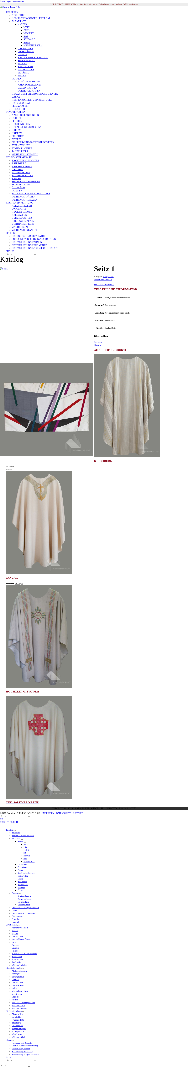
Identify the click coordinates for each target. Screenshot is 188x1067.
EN (5, 822)
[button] (10, 251)
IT (17, 822)
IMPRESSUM (48, 813)
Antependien (108, 276)
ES (14, 822)
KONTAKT (78, 813)
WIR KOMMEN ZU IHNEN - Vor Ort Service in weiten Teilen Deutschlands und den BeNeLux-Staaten (94, 4)
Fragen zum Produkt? (103, 279)
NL (11, 822)
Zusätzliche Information (104, 284)
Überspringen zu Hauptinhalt (12, 1)
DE (1, 819)
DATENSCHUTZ (63, 813)
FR (8, 822)
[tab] (97, 284)
